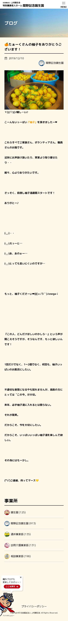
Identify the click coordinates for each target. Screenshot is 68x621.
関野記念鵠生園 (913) (23, 523)
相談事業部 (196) (21, 556)
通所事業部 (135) (21, 534)
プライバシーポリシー (34, 606)
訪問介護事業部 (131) (23, 545)
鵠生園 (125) (18, 512)
